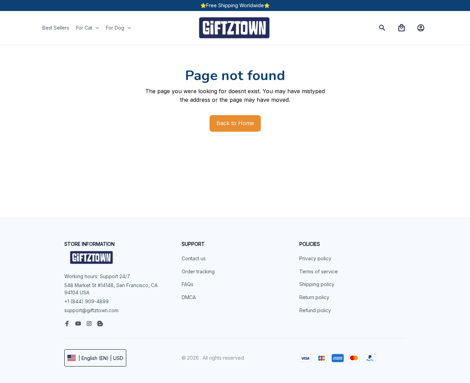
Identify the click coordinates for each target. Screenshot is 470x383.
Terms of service (318, 271)
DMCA (189, 297)
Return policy (314, 297)
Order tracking (198, 271)
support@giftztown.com (91, 310)
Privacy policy (315, 258)
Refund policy (315, 310)
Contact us (194, 258)
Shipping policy (316, 284)
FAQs (187, 284)
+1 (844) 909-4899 (86, 301)
